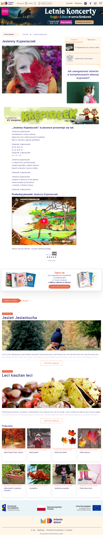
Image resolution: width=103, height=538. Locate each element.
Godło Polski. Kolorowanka (84, 59)
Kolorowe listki (61, 452)
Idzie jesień (33, 452)
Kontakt (69, 3)
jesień (26, 301)
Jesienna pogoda (62, 488)
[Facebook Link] (90, 3)
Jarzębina (33, 488)
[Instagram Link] (85, 3)
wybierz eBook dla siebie (59, 286)
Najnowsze (91, 40)
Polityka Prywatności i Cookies (59, 530)
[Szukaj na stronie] (32, 3)
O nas (33, 530)
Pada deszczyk (86, 488)
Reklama (78, 3)
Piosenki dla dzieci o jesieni (13, 450)
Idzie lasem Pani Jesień (13, 452)
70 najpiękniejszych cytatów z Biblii (87, 47)
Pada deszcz (85, 452)
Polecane (74, 40)
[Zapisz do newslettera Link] (95, 3)
